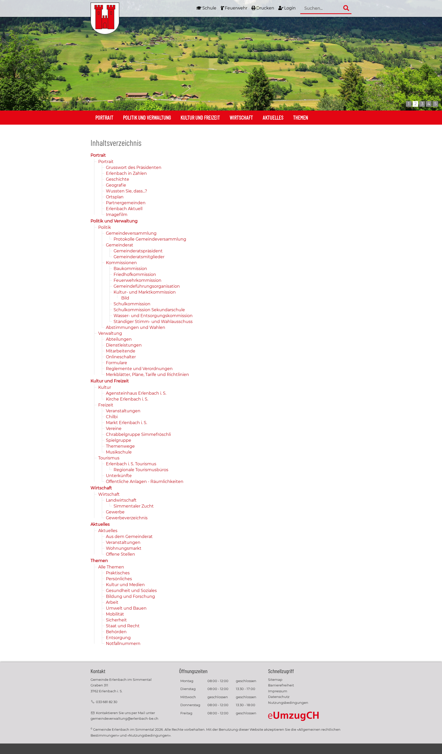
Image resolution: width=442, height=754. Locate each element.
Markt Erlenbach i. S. (126, 422)
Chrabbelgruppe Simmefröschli (138, 434)
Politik (104, 227)
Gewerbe (115, 512)
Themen (300, 117)
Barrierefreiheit (281, 685)
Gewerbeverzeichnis (127, 517)
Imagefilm (116, 214)
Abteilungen (119, 339)
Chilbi (112, 416)
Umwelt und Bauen (126, 608)
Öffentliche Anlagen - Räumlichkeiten (144, 481)
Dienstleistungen (124, 345)
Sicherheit (116, 620)
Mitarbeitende (120, 351)
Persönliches (119, 578)
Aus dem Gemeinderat (129, 536)
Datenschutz (279, 697)
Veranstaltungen (123, 410)
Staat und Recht (123, 625)
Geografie (116, 185)
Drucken (265, 8)
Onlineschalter (121, 356)
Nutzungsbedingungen (288, 703)
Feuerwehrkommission (137, 280)
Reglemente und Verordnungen (139, 368)
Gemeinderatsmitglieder (139, 256)
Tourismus (108, 458)
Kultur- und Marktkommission (145, 292)
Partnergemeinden (126, 202)
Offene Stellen (120, 554)
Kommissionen (121, 262)
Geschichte (117, 179)
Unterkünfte (119, 475)
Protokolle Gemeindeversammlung (150, 239)
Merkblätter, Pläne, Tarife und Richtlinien (147, 374)
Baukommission (130, 268)
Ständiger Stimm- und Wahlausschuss (153, 321)
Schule (209, 8)
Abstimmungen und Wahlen (135, 327)
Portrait (104, 117)
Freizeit (105, 405)
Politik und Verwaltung (147, 117)
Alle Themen (111, 567)
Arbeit (112, 602)
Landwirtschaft (121, 500)
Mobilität (115, 614)
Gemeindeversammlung (131, 233)
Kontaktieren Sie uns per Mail (120, 713)
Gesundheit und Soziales (131, 590)
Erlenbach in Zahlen (126, 173)
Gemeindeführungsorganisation (147, 286)
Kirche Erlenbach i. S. (127, 399)
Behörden (116, 631)
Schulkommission (132, 303)
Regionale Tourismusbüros (141, 469)
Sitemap (275, 680)
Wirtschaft (241, 117)
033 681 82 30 (106, 702)
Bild (125, 298)
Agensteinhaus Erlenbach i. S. (136, 393)
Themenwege (120, 446)
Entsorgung (118, 637)
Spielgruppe (118, 440)
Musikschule (119, 452)
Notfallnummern (123, 643)
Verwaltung (110, 333)
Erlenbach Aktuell (124, 208)
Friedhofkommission (135, 274)
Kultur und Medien (125, 584)
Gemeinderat (119, 245)
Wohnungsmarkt (123, 548)
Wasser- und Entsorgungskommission (153, 315)
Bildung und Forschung (130, 596)
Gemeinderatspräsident (138, 251)
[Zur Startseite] (105, 18)
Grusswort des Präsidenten (133, 167)
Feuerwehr (236, 8)
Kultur (104, 387)
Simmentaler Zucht (134, 506)
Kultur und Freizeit (200, 117)
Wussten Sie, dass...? (126, 191)
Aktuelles (273, 117)
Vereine (113, 428)
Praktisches (118, 572)
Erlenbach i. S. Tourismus (131, 463)
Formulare (116, 362)
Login (290, 8)
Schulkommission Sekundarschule (149, 309)
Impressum (277, 691)
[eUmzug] (293, 716)
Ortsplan (115, 197)
